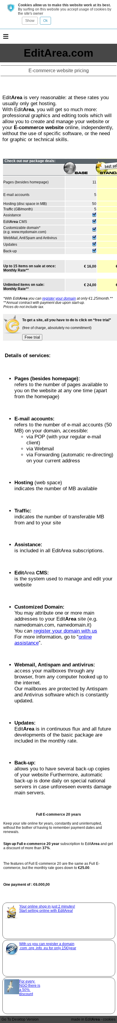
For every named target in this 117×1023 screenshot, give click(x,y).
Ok (45, 21)
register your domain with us (65, 631)
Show (29, 21)
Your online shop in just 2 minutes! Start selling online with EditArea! (47, 908)
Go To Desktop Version (20, 1019)
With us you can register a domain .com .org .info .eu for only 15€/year (47, 946)
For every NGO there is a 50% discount (29, 987)
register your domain (59, 298)
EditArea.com (58, 53)
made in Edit (85, 1019)
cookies (109, 1019)
